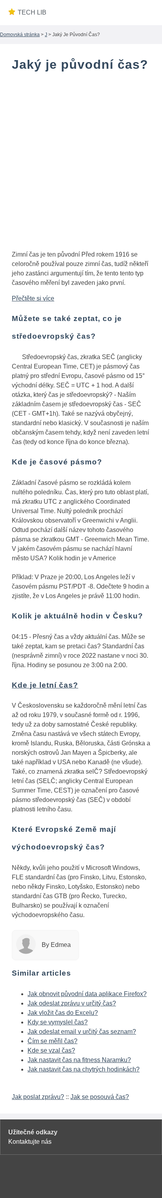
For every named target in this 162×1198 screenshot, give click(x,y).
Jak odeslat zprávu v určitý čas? (72, 1003)
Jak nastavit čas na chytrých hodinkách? (84, 1069)
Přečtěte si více (33, 298)
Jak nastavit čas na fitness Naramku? (79, 1060)
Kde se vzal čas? (51, 1050)
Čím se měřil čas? (52, 1041)
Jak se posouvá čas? (99, 1096)
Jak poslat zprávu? (38, 1096)
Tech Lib (32, 12)
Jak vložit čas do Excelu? (63, 1012)
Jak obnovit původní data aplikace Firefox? (87, 994)
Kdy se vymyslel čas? (58, 1022)
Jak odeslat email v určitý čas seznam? (82, 1031)
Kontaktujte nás (30, 1141)
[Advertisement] (81, 163)
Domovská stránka (20, 34)
